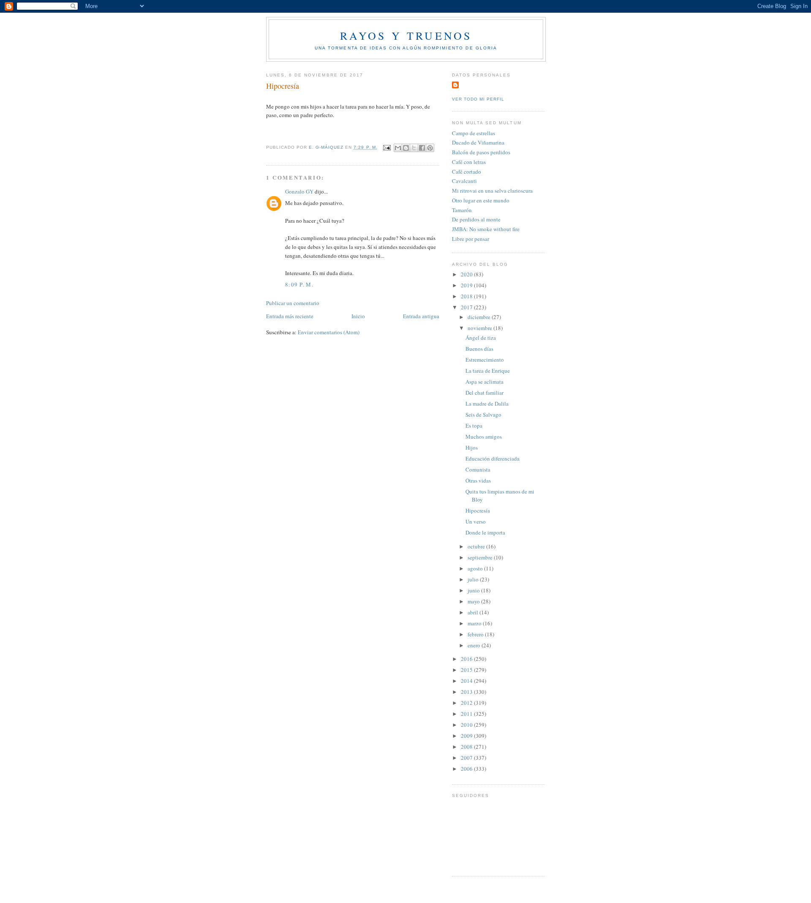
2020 (467, 274)
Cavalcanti (464, 181)
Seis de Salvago (483, 414)
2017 (467, 307)
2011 (467, 713)
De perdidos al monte (476, 219)
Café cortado (466, 171)
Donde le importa (485, 532)
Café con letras (469, 162)
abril (473, 612)
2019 (467, 285)
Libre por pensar (470, 239)
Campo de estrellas (473, 133)
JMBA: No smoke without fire (486, 229)
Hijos (471, 447)
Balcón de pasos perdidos (481, 152)
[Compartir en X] (414, 148)
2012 (467, 703)
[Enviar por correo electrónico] (398, 148)
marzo (475, 623)
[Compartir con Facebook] (422, 148)
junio (474, 590)
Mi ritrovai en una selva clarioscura (492, 190)
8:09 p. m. (299, 284)
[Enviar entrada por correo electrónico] (386, 147)
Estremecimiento (484, 359)
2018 (467, 296)
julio (474, 579)
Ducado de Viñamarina (478, 142)
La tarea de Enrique (487, 370)
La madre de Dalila (487, 403)
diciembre (480, 317)
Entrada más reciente (289, 316)
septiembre (481, 557)
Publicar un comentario (292, 303)
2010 (467, 724)
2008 (467, 746)
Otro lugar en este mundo (480, 200)
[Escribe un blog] (406, 148)
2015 (467, 670)
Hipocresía (477, 510)
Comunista (477, 469)
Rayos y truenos (406, 35)
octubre (477, 546)
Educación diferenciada (492, 458)
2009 (467, 735)
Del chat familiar (484, 392)
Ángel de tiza (480, 337)
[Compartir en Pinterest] (430, 148)
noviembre (480, 328)
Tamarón (462, 210)
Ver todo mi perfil (478, 99)
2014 (467, 681)
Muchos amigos (483, 436)
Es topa (473, 425)
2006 (467, 768)
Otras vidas (478, 480)
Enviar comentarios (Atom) (328, 332)
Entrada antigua (421, 316)
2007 (467, 757)
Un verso (475, 521)
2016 (467, 659)
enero (475, 645)
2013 (467, 692)
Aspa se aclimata (484, 381)
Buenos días (479, 348)
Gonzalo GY (299, 191)
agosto (476, 568)
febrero (476, 634)
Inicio (358, 316)
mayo (474, 601)
